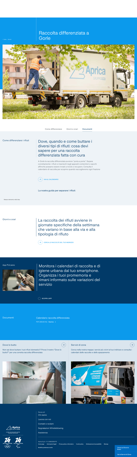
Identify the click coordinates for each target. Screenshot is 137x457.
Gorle (5, 39)
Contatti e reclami (46, 424)
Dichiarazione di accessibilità (93, 444)
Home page (41, 444)
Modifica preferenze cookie (45, 447)
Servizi (9, 39)
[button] (53, 129)
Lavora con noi (44, 419)
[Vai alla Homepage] (13, 437)
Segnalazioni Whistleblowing (50, 428)
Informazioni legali (51, 444)
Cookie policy (79, 444)
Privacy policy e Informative (66, 444)
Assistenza (43, 432)
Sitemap (106, 444)
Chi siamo (42, 415)
